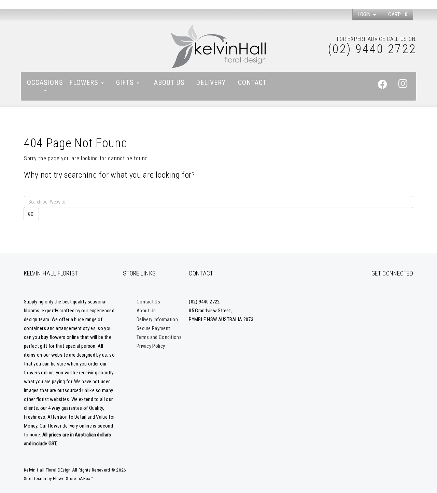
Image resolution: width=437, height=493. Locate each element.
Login (364, 14)
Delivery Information (157, 319)
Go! (31, 214)
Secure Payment (153, 328)
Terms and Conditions (159, 337)
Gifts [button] (126, 82)
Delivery (211, 82)
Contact (252, 82)
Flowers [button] (84, 82)
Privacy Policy (151, 346)
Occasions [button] (45, 82)
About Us (169, 82)
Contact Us (148, 302)
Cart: (398, 14)
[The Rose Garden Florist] (218, 46)
